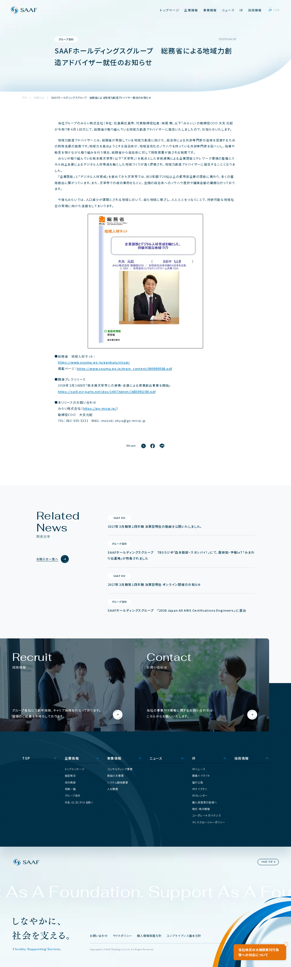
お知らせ (39, 98)
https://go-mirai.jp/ (100, 408)
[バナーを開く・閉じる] (286, 944)
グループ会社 (66, 39)
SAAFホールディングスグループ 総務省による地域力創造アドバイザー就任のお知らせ (101, 98)
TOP (24, 98)
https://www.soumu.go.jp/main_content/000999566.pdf (124, 368)
